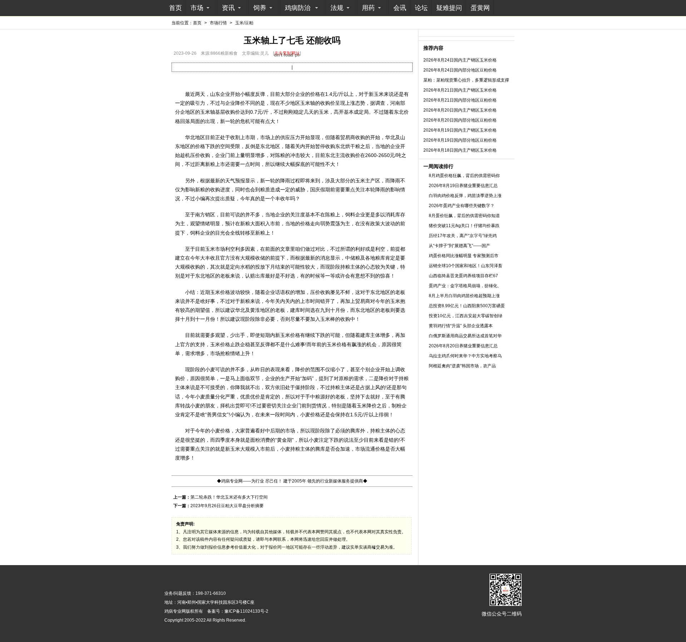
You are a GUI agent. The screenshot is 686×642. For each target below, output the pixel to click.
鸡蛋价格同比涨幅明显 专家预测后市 (463, 255)
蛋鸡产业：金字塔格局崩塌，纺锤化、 (465, 285)
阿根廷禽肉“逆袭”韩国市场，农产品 (462, 365)
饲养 (259, 7)
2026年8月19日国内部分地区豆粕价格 (460, 140)
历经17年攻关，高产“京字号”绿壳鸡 (463, 235)
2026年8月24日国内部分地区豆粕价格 (460, 70)
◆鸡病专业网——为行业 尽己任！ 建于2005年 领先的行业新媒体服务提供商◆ (292, 481)
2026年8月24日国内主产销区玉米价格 (460, 60)
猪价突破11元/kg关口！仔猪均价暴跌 (464, 225)
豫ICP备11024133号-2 (246, 611)
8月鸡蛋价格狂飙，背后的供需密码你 (464, 175)
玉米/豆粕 (244, 22)
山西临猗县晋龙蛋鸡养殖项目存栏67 (463, 275)
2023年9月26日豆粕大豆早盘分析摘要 (227, 505)
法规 (336, 7)
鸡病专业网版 (177, 611)
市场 (196, 7)
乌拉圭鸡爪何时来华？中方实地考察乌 (465, 355)
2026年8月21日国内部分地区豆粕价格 (460, 100)
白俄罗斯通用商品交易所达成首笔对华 (465, 335)
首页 (175, 7)
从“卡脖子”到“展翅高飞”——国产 (459, 245)
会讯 (399, 7)
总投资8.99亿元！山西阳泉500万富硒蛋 (467, 305)
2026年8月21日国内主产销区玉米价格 (460, 90)
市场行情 (218, 22)
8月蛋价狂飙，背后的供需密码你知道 (464, 215)
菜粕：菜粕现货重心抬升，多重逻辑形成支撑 (466, 80)
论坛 (421, 7)
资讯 (228, 7)
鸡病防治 (297, 7)
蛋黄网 (480, 7)
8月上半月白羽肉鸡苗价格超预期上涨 (464, 295)
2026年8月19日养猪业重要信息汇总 (463, 185)
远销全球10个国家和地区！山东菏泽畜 (465, 265)
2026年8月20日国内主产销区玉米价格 (460, 110)
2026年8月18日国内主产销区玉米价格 (460, 150)
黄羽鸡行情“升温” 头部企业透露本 (461, 325)
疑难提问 (449, 7)
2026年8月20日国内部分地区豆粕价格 (460, 120)
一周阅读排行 (438, 166)
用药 (368, 7)
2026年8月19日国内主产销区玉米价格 (460, 130)
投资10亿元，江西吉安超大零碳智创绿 (465, 315)
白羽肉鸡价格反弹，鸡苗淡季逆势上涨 (465, 195)
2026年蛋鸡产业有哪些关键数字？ (461, 205)
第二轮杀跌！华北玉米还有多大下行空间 (229, 497)
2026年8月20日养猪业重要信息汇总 (463, 345)
